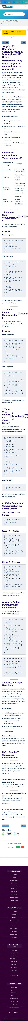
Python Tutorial (14, 886)
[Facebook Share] (7, 834)
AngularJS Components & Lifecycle (12, 32)
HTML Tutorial (14, 874)
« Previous (5, 42)
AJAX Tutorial (14, 937)
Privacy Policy (14, 1018)
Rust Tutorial (14, 973)
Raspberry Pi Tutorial (14, 1012)
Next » (23, 42)
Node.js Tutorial (14, 953)
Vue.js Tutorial (14, 925)
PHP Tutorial (14, 888)
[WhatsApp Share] (3, 834)
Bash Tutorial (14, 1010)
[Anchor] (25, 65)
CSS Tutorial (14, 877)
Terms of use (7, 1018)
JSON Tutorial (14, 995)
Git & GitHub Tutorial (14, 1007)
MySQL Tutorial (14, 990)
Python (17, 2)
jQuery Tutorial (14, 931)
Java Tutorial (14, 891)
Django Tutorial (14, 956)
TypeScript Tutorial (14, 920)
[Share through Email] (18, 834)
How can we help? (17, 843)
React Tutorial (14, 894)
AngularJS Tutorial (14, 928)
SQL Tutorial (14, 883)
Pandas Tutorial (14, 1001)
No (22, 847)
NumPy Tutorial (14, 998)
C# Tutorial (14, 964)
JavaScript (14, 917)
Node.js (9, 2)
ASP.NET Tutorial (14, 958)
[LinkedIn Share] (14, 834)
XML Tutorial (14, 993)
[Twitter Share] (10, 834)
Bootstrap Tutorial (14, 897)
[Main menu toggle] (25, 6)
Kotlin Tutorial (14, 967)
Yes (18, 847)
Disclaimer (21, 1018)
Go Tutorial (14, 970)
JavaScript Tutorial (14, 880)
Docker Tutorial (14, 900)
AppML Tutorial (14, 976)
